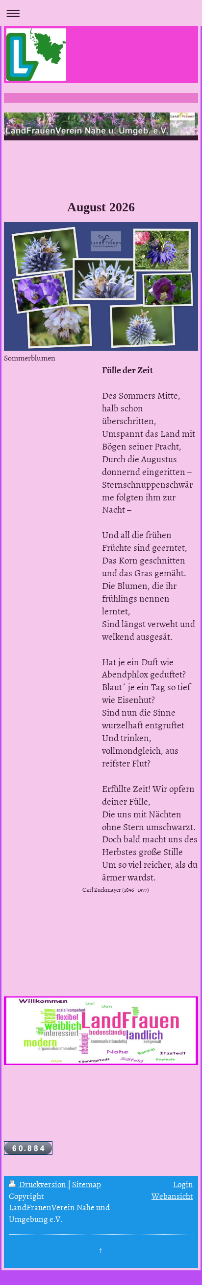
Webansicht (172, 1195)
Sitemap (86, 1183)
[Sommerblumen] (101, 286)
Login (183, 1183)
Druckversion (43, 1183)
